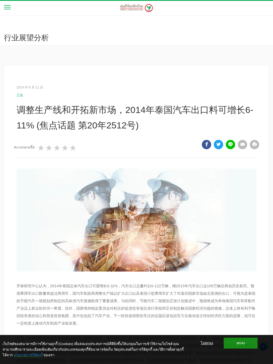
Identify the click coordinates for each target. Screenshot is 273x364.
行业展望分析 (26, 38)
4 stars (65, 148)
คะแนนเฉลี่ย (24, 147)
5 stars (73, 148)
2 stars (49, 148)
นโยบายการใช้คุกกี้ (28, 355)
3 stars (57, 148)
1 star (41, 148)
